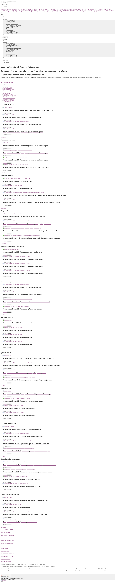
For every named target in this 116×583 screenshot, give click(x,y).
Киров (59, 10)
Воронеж (66, 9)
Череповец (64, 11)
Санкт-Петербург (8, 9)
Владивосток (14, 10)
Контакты (5, 37)
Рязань (2, 9)
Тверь (107, 10)
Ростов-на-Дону (53, 9)
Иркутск (109, 9)
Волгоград (74, 9)
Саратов (84, 9)
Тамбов (94, 11)
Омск (44, 9)
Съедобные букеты (10, 20)
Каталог (5, 19)
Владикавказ (80, 11)
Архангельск (34, 11)
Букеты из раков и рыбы (11, 33)
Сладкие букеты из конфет (12, 24)
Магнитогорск (112, 10)
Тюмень (88, 9)
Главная (5, 16)
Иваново (3, 11)
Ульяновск (104, 9)
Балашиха (72, 10)
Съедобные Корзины (10, 31)
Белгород (27, 10)
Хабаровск (3, 10)
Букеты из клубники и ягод (12, 26)
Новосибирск (15, 9)
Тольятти (92, 9)
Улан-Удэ (103, 10)
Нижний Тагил (25, 11)
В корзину (9, 113)
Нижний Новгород (29, 9)
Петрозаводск (99, 11)
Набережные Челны (50, 10)
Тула (82, 10)
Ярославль (8, 10)
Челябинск (40, 9)
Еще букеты (3, 137)
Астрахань (43, 10)
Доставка (5, 34)
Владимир (18, 11)
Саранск (59, 11)
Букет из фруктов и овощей (12, 22)
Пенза (56, 10)
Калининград (78, 10)
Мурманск (90, 11)
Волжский (54, 11)
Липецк (63, 10)
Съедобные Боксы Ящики (12, 32)
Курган (68, 11)
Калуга (45, 11)
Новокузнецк (37, 10)
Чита (30, 11)
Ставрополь (98, 10)
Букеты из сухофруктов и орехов (13, 25)
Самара (47, 9)
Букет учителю (9, 30)
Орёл (75, 11)
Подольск (85, 11)
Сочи (94, 10)
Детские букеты (9, 28)
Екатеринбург (21, 9)
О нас (4, 18)
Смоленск (49, 11)
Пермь (70, 9)
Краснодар (79, 9)
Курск (85, 10)
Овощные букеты (10, 27)
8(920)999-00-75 (8, 530)
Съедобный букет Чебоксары (8, 578)
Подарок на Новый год (8, 99)
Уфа (58, 9)
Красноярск (61, 9)
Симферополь (40, 11)
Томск (18, 10)
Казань (35, 9)
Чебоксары (67, 10)
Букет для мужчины (10, 21)
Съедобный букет (11, 579)
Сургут (14, 11)
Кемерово (31, 10)
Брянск (6, 11)
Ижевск (96, 9)
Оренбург (22, 10)
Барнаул (100, 9)
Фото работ (5, 36)
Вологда (72, 11)
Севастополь (90, 10)
